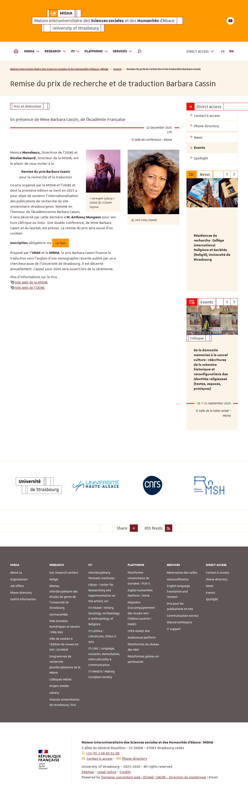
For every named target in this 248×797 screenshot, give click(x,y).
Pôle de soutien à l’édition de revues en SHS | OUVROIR (63, 644)
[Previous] (227, 174)
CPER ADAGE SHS (139, 631)
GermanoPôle (58, 615)
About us (16, 573)
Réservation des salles (182, 573)
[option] (212, 234)
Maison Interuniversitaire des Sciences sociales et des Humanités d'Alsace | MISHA (59, 69)
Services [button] (120, 51)
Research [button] (53, 51)
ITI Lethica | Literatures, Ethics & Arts (102, 636)
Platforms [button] (94, 51)
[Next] (234, 174)
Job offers (17, 586)
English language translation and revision (178, 591)
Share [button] (122, 528)
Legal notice (106, 772)
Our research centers (63, 573)
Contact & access (217, 573)
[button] (139, 51)
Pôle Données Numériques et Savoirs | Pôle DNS (64, 626)
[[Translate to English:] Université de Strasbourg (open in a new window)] (38, 485)
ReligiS (53, 579)
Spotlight (212, 599)
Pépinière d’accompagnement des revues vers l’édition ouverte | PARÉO (141, 613)
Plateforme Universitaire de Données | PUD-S (139, 578)
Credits (125, 772)
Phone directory (21, 593)
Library (54, 693)
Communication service (183, 616)
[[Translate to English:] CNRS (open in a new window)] (152, 485)
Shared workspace (179, 622)
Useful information (23, 599)
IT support (174, 629)
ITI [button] (73, 51)
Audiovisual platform (142, 638)
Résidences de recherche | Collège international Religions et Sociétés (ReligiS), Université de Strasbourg (212, 248)
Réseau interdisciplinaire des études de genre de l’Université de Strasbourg (63, 597)
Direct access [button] (197, 51)
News (209, 586)
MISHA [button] (29, 51)
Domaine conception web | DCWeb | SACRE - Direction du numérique (153, 777)
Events (117, 69)
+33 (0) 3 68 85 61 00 (102, 753)
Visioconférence (178, 579)
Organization (19, 579)
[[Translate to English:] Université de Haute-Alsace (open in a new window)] (95, 485)
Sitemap (88, 772)
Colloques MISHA (60, 679)
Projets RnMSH (59, 686)
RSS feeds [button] (154, 528)
